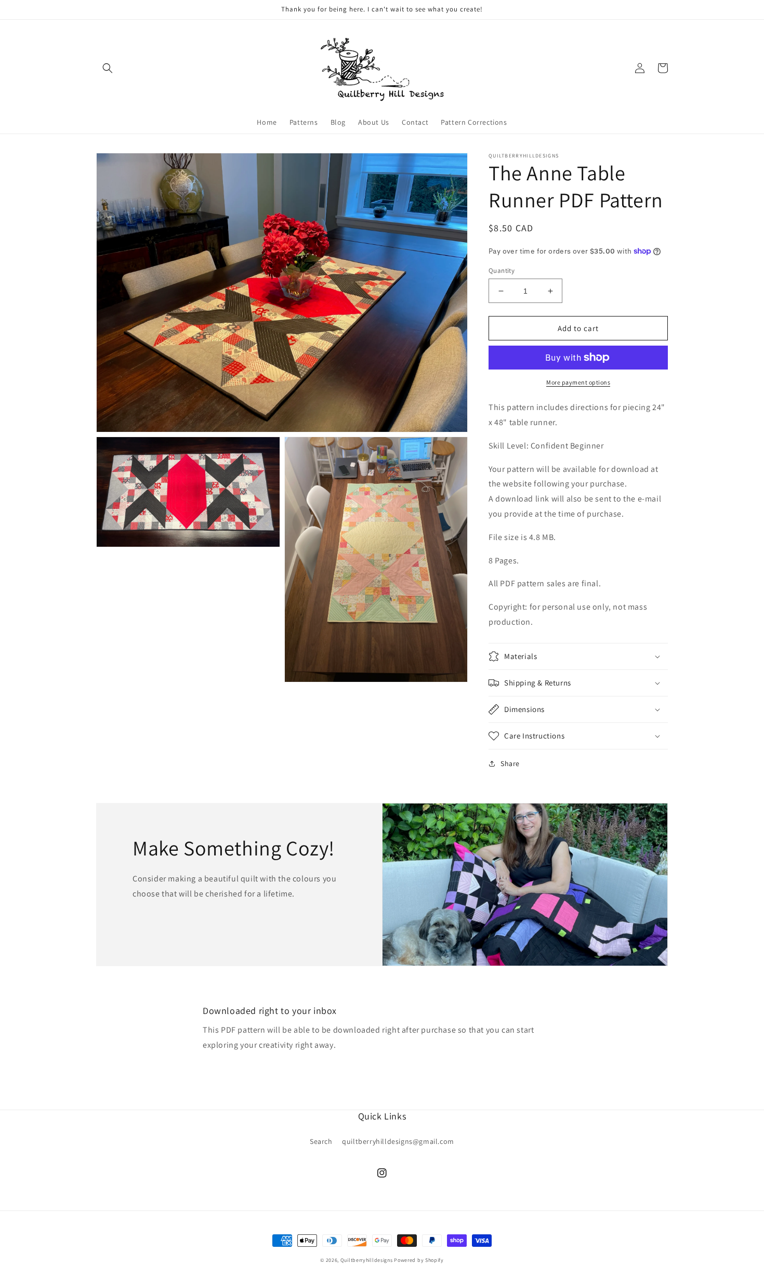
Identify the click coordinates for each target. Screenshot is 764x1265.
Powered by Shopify (419, 1260)
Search (321, 1141)
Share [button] (510, 763)
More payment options (578, 382)
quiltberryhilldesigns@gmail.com (398, 1141)
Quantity (502, 270)
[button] (107, 68)
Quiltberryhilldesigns (366, 1260)
